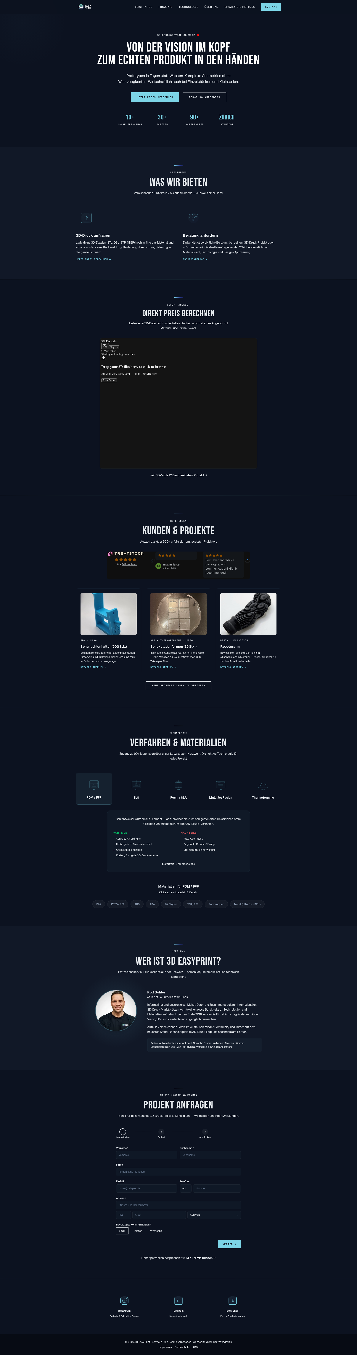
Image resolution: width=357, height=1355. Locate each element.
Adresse (121, 1198)
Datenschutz (182, 1347)
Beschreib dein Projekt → (189, 475)
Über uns (211, 6)
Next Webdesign (222, 1341)
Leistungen (143, 6)
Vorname (122, 1148)
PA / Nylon (171, 904)
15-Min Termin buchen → (199, 1258)
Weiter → (229, 1244)
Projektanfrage (195, 259)
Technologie (188, 6)
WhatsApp (156, 1230)
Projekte (165, 6)
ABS (137, 904)
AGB (195, 1347)
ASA (152, 904)
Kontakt (271, 6)
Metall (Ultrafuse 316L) (247, 904)
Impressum (166, 1347)
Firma (119, 1164)
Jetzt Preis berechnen (155, 97)
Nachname (187, 1148)
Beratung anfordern (204, 97)
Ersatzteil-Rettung (239, 6)
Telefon (184, 1181)
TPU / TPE (193, 904)
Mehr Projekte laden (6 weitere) (178, 685)
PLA (98, 904)
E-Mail (121, 1181)
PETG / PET (117, 904)
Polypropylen (216, 904)
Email (122, 1230)
